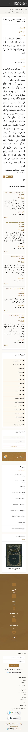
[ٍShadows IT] (10, 729)
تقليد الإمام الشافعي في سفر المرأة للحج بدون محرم (15, 12)
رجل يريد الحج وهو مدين (17, 256)
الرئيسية (25, 9)
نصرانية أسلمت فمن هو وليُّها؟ (19, 504)
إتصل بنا (24, 702)
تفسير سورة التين (21, 522)
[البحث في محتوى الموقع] (9, 3)
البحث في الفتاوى (14, 446)
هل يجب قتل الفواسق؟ (20, 498)
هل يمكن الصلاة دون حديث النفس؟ (18, 510)
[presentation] (5, 556)
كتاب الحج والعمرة (18, 9)
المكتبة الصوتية (23, 697)
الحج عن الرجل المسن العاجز (16, 315)
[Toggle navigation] (3, 3)
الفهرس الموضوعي (22, 470)
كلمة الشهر (24, 694)
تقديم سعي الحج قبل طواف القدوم (14, 192)
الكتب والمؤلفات (23, 699)
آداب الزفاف (22, 486)
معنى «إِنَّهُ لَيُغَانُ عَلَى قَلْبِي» (19, 474)
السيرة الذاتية (23, 682)
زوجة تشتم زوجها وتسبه (20, 480)
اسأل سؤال (24, 687)
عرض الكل (23, 539)
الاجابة (6, 217)
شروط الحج (12, 9)
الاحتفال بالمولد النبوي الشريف (18, 492)
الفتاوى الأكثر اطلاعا (22, 692)
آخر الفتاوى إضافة (23, 690)
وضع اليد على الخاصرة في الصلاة (18, 528)
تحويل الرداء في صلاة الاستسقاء (18, 516)
